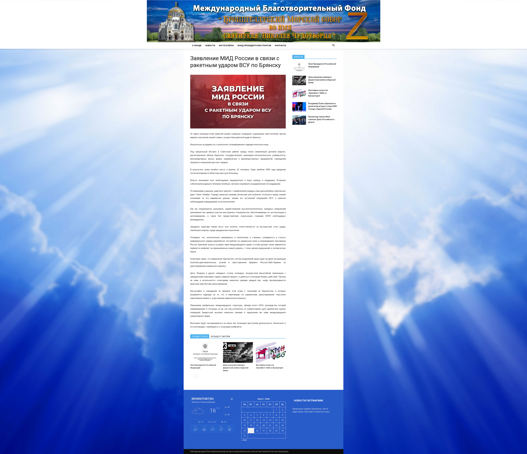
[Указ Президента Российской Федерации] (205, 352)
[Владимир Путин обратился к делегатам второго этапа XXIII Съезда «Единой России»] (299, 107)
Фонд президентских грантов (254, 45)
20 (264, 425)
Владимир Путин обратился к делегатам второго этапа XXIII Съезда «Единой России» (322, 106)
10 (244, 420)
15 (276, 420)
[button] (333, 45)
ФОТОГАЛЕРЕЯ (226, 45)
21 (270, 425)
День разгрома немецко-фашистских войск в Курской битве (235, 368)
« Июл (244, 440)
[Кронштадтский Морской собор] (263, 21)
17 (244, 425)
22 (276, 425)
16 (282, 420)
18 (251, 425)
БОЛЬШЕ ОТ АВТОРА (220, 336)
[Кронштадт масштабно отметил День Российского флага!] (299, 120)
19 (257, 425)
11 (251, 420)
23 (282, 425)
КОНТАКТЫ (280, 45)
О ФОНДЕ (196, 45)
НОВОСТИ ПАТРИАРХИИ (308, 400)
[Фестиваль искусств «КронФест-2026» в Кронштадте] (271, 352)
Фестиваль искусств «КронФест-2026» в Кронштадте (318, 93)
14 (270, 420)
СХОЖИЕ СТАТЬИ (200, 336)
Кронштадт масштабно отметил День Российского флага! (321, 119)
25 (251, 430)
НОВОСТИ (210, 45)
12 (257, 420)
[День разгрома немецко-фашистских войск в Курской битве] (238, 352)
